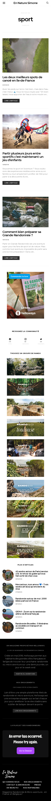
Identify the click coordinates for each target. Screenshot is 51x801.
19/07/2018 (5, 240)
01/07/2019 (5, 85)
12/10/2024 (18, 631)
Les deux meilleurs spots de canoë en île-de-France (22, 78)
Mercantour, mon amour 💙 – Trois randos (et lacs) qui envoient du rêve (31, 586)
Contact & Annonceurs (18, 785)
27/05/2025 (18, 592)
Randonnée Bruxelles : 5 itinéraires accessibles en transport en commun (31, 625)
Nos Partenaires (31, 788)
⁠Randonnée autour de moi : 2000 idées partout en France (31, 599)
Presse (37, 785)
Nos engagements (33, 782)
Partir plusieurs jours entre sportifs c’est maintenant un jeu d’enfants (22, 157)
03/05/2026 (18, 579)
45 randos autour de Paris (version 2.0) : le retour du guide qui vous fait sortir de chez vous (31, 573)
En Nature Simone (25, 3)
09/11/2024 (18, 604)
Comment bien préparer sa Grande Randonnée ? (21, 233)
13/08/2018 (5, 164)
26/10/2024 (18, 617)
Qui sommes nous (10, 782)
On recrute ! (12, 788)
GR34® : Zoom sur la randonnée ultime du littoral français (30, 613)
